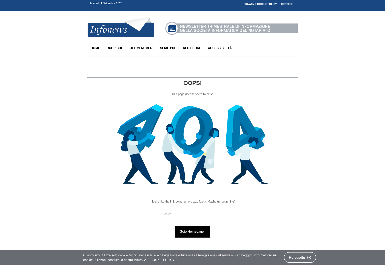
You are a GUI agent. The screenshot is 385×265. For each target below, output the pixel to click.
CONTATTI (287, 4)
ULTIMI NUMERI (141, 48)
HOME (95, 48)
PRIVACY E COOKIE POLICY (260, 4)
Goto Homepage (192, 231)
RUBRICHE (115, 48)
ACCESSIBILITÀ (220, 48)
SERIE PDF (168, 48)
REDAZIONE (192, 48)
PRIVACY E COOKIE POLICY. (154, 260)
